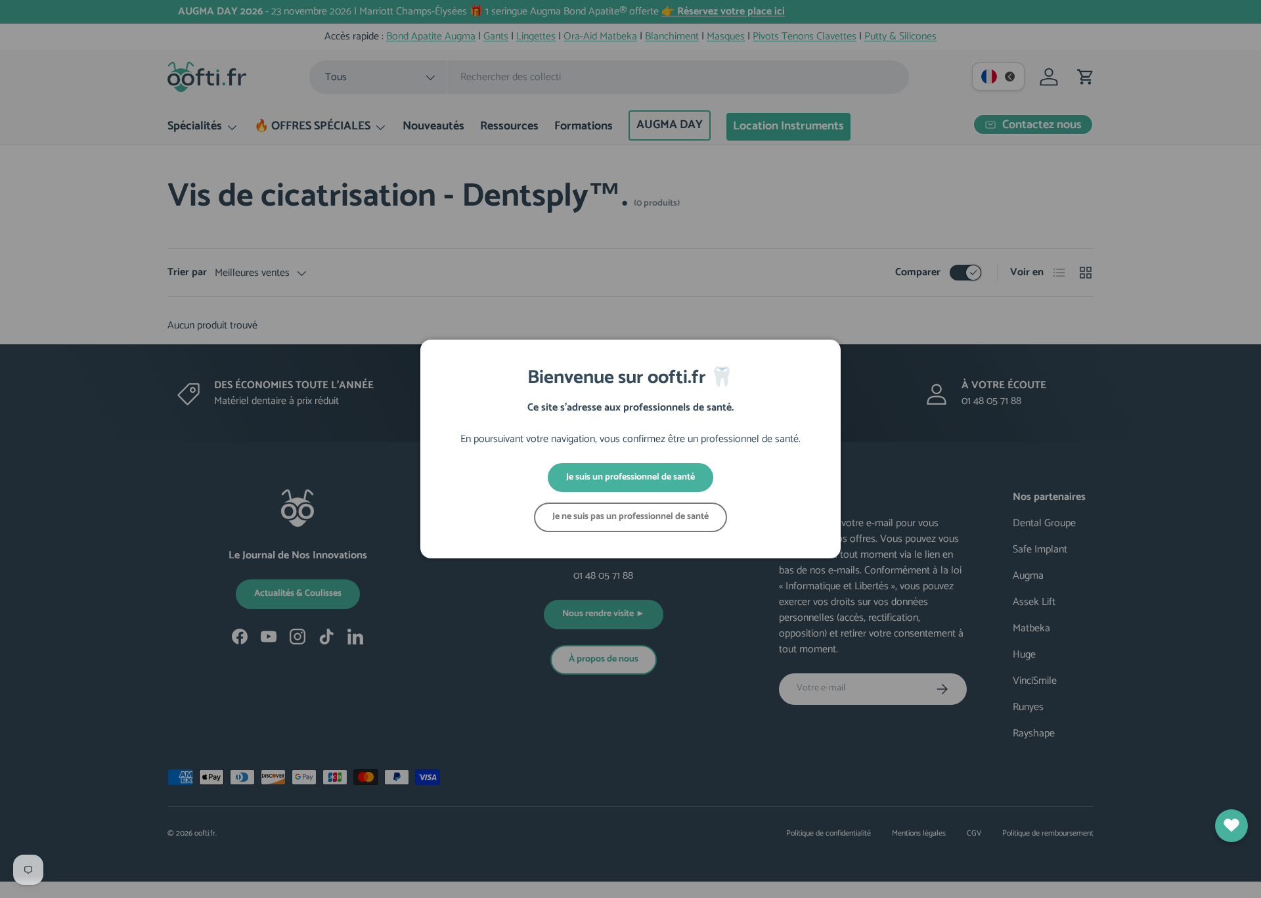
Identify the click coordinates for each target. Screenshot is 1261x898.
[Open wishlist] (1231, 825)
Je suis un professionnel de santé (630, 477)
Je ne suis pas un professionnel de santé (630, 516)
